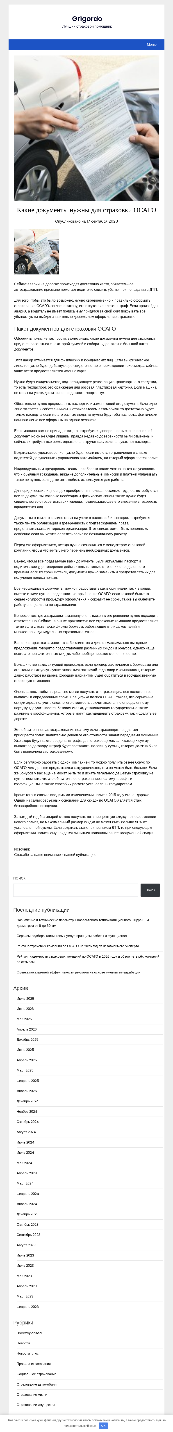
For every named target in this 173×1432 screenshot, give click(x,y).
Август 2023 (26, 1245)
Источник (22, 849)
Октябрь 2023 (28, 1224)
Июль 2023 (25, 1255)
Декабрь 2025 (28, 1039)
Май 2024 (24, 1162)
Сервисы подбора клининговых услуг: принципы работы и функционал (72, 935)
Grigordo (87, 19)
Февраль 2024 (28, 1193)
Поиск (19, 878)
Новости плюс (28, 1353)
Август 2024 (26, 1131)
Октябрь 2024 (28, 1121)
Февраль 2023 (28, 1306)
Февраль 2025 (28, 1080)
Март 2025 (25, 1070)
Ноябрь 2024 (27, 1111)
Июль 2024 (25, 1142)
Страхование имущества (36, 1404)
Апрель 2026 (27, 1029)
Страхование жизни (32, 1394)
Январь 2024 (27, 1203)
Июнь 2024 (25, 1152)
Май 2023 (24, 1275)
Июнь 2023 (25, 1265)
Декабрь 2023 (27, 1214)
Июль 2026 (25, 998)
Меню (152, 44)
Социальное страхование (36, 1374)
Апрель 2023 (27, 1286)
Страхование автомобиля (37, 1384)
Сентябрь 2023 (28, 1234)
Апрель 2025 (27, 1060)
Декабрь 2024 (28, 1101)
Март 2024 (25, 1183)
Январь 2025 (27, 1090)
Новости (23, 1343)
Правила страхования (34, 1363)
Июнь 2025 (25, 1049)
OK (103, 1426)
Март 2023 (25, 1296)
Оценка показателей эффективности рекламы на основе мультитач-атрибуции (78, 972)
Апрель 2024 (27, 1173)
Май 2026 (24, 1018)
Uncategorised (29, 1333)
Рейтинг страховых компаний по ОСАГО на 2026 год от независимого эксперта (78, 946)
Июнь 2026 (25, 1008)
